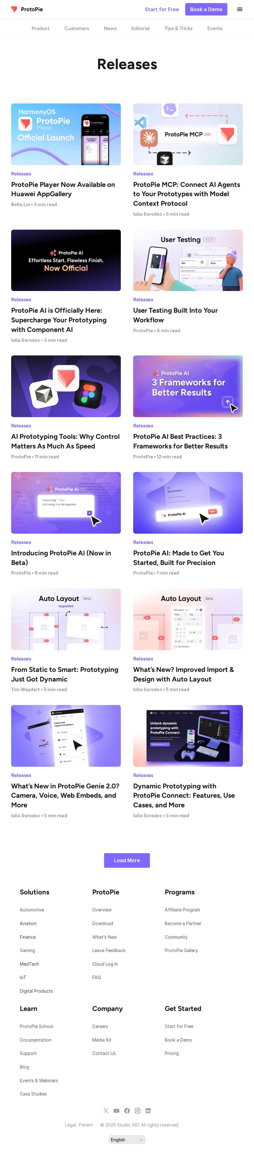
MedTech (29, 964)
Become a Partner (183, 923)
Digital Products (36, 991)
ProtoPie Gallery (181, 950)
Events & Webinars (39, 1080)
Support (29, 1053)
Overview (102, 909)
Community (176, 937)
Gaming (27, 950)
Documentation (36, 1040)
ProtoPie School (36, 1026)
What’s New (104, 937)
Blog (25, 1066)
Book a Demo (178, 1040)
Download (102, 923)
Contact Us (104, 1053)
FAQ (96, 977)
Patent (86, 1124)
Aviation (28, 923)
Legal (70, 1124)
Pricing (172, 1053)
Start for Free (179, 1026)
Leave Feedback (108, 950)
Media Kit (102, 1040)
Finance (28, 937)
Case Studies (33, 1093)
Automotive (32, 909)
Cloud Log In (105, 964)
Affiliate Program (182, 909)
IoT (23, 977)
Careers (100, 1026)
